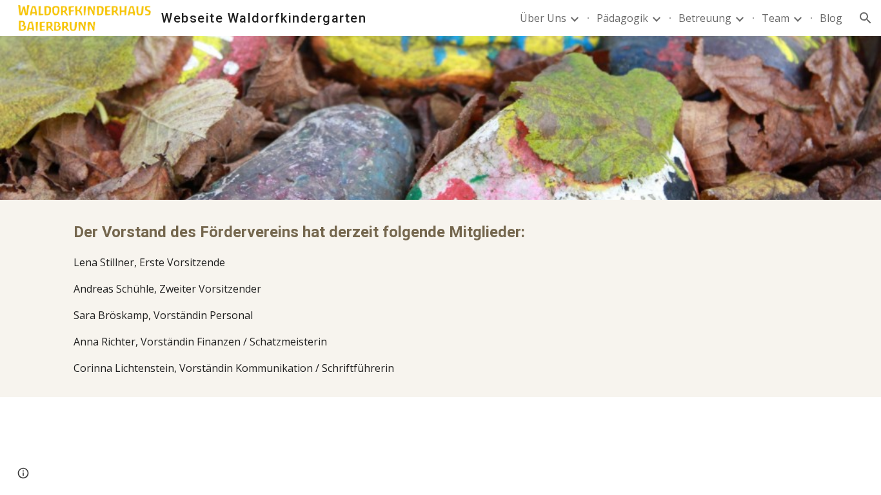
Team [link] (775, 18)
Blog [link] (831, 18)
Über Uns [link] (543, 18)
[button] (865, 18)
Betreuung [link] (704, 18)
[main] (440, 298)
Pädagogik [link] (622, 18)
